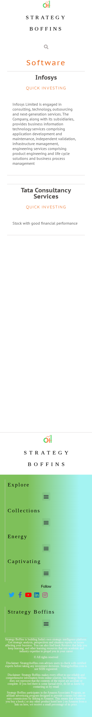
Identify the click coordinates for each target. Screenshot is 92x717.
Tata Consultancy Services (46, 193)
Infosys (46, 77)
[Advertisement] (46, 286)
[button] (46, 496)
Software (46, 62)
